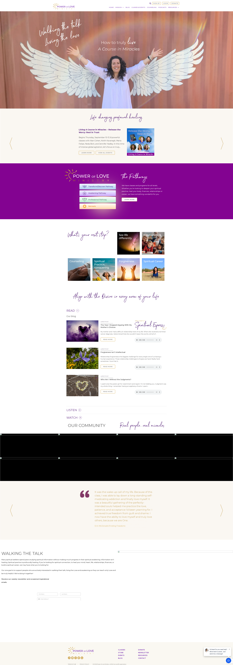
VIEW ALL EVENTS (105, 153)
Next (222, 143)
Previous (11, 143)
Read (70, 310)
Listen (71, 410)
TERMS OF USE (72, 661)
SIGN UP (156, 3)
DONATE (175, 3)
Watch (72, 417)
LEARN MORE (86, 153)
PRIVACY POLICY (84, 661)
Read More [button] (108, 339)
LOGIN (165, 3)
